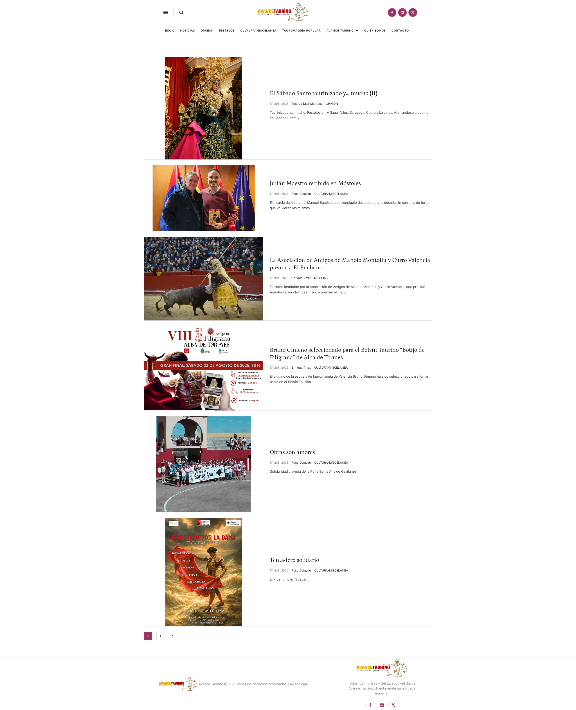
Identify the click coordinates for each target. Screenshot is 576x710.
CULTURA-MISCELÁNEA (331, 193)
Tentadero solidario (294, 560)
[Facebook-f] (392, 12)
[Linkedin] (402, 12)
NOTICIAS (321, 278)
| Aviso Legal (298, 684)
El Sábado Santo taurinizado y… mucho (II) (323, 93)
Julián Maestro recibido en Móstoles (315, 183)
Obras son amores (292, 452)
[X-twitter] (412, 12)
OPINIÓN (332, 103)
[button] (165, 12)
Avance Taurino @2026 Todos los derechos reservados (243, 684)
